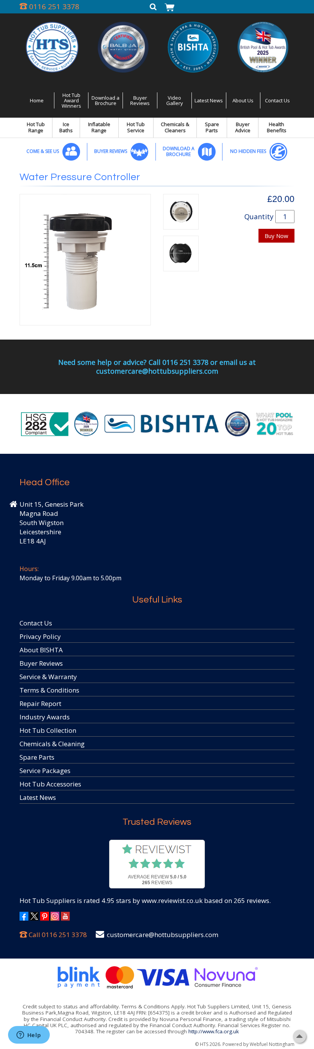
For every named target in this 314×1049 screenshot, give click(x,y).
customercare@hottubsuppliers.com (162, 934)
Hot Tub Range (36, 127)
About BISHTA (41, 649)
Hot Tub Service (136, 127)
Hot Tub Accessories (50, 784)
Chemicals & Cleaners (175, 127)
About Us (242, 100)
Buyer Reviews (140, 100)
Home (37, 100)
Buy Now (276, 236)
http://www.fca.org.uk (213, 1031)
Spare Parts (212, 127)
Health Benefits (276, 127)
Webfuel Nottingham (272, 1044)
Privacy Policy (40, 636)
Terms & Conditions (49, 690)
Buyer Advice (242, 127)
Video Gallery (174, 100)
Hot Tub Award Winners (71, 101)
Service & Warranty (48, 676)
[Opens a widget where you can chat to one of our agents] (29, 1035)
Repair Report (40, 703)
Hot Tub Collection (48, 730)
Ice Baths (66, 127)
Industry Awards (45, 716)
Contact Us (277, 100)
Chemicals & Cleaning (52, 743)
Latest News (209, 100)
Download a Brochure (105, 100)
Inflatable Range (99, 127)
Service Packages (45, 770)
